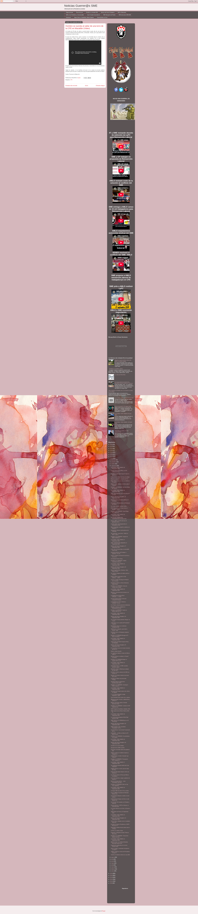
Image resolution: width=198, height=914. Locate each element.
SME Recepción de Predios (109, 14)
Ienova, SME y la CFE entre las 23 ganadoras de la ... (119, 521)
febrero (113, 869)
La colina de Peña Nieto (120, 374)
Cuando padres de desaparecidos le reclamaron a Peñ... (119, 524)
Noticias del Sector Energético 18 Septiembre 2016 (118, 743)
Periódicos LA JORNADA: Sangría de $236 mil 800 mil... (119, 537)
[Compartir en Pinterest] (90, 78)
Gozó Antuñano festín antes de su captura (120, 697)
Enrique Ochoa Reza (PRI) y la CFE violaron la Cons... (119, 471)
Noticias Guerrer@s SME (80, 5)
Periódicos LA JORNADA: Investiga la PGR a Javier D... (119, 685)
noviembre (113, 461)
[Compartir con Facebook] (89, 78)
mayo (112, 863)
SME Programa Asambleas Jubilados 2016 (120, 709)
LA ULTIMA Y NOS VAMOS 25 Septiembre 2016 (118, 590)
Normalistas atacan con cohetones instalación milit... (118, 626)
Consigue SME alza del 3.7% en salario (120, 790)
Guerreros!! (68, 17)
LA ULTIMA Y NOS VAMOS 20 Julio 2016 (124, 398)
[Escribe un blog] (86, 78)
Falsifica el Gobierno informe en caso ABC (120, 854)
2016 (111, 458)
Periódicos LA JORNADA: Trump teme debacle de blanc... (119, 836)
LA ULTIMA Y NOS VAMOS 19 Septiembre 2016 (118, 714)
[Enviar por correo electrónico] (84, 78)
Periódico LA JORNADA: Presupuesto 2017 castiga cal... (119, 760)
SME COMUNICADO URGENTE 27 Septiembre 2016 (119, 543)
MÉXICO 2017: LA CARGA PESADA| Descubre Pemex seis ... (119, 843)
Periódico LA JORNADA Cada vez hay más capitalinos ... (119, 785)
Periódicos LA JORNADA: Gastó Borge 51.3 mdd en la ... (119, 512)
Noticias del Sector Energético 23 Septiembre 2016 (118, 645)
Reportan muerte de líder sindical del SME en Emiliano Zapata (123, 361)
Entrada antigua (100, 85)
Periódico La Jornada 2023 (92, 12)
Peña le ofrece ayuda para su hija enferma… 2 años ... (118, 577)
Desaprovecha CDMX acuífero (118, 747)
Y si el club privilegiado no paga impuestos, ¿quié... (118, 695)
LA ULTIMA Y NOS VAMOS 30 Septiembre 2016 (118, 468)
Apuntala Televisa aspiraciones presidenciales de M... (118, 682)
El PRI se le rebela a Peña (117, 830)
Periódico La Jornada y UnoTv (116, 368)
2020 (111, 450)
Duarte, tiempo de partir (116, 651)
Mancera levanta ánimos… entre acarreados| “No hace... (118, 782)
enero (112, 870)
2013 (111, 877)
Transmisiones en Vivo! (102, 17)
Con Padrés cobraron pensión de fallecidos (120, 605)
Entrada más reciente (71, 85)
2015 (111, 873)
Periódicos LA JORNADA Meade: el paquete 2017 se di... (119, 660)
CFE (71, 79)
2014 (111, 875)
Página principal (69, 12)
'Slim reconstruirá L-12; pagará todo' (123, 406)
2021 (111, 448)
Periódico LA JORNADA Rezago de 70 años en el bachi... (119, 636)
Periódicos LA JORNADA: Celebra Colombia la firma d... (118, 561)
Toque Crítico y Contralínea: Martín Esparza (84, 17)
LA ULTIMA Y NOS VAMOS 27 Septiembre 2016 (118, 540)
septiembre (114, 465)
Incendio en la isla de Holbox (117, 745)
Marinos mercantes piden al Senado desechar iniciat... (119, 703)
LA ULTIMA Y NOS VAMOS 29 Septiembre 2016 (118, 491)
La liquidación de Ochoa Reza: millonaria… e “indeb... (118, 596)
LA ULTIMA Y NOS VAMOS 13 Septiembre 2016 (118, 839)
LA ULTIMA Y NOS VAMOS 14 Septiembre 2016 (118, 815)
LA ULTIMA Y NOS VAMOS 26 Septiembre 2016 (118, 564)
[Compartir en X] (87, 78)
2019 (111, 452)
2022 (111, 446)
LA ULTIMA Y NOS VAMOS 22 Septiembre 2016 (118, 663)
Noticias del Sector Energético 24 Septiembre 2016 (118, 617)
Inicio (86, 85)
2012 (111, 879)
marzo (112, 867)
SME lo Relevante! (122, 12)
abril (112, 865)
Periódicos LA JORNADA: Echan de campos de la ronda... (119, 586)
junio (112, 861)
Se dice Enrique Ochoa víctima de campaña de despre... (118, 599)
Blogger (103, 911)
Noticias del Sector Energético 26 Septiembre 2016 (118, 567)
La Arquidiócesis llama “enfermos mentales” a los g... (118, 602)
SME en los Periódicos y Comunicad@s (75, 14)
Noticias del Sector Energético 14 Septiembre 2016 (118, 818)
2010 (111, 883)
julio (112, 859)
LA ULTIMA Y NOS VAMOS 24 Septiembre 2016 (118, 614)
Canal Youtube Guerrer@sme (93, 14)
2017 (111, 456)
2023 (111, 444)
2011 (111, 881)
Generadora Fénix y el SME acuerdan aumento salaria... (119, 666)
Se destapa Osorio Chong (116, 558)
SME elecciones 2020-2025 (125, 14)
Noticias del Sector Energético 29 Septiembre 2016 (118, 497)
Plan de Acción (79, 12)
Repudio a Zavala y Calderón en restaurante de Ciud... (118, 607)
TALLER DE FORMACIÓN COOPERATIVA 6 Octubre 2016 (118, 518)
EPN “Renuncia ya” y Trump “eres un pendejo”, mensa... (119, 509)
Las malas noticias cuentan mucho (119, 506)
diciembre (113, 459)
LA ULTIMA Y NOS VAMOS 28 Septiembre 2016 (118, 515)
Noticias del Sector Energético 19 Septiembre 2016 (118, 724)
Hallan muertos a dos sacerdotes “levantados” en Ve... (118, 727)
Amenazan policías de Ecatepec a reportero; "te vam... (118, 553)
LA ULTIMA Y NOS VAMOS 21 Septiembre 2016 (118, 688)
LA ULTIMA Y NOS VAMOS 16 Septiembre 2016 (118, 788)
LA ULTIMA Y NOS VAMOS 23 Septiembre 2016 (118, 639)
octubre (113, 463)
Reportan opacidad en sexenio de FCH (119, 478)
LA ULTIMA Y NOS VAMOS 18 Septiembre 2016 (118, 740)
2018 (111, 454)
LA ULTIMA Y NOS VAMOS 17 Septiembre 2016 (118, 763)
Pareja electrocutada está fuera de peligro (120, 477)
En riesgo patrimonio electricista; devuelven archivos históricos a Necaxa (124, 383)
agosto (113, 857)
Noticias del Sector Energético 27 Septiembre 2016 (118, 546)
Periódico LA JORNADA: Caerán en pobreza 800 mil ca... (119, 611)
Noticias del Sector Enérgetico (108, 12)
